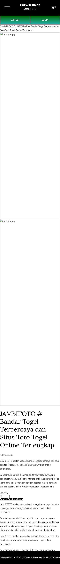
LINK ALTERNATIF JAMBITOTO (30, 7)
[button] (11, 499)
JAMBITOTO (6, 461)
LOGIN (45, 20)
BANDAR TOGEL (8, 26)
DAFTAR (15, 20)
